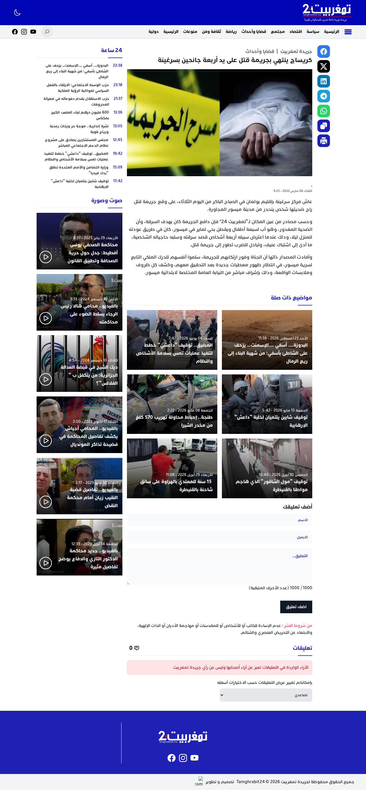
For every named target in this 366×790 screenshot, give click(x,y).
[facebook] (323, 51)
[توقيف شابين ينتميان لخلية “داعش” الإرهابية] (267, 404)
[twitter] (323, 66)
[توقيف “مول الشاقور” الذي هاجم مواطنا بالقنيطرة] (267, 468)
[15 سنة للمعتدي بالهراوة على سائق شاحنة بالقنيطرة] (172, 468)
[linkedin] (323, 81)
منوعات (190, 32)
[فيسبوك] (14, 31)
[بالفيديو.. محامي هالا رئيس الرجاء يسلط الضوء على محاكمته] (79, 302)
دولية (153, 32)
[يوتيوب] (33, 31)
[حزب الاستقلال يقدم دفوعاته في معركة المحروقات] (79, 101)
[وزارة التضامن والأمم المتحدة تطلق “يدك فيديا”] (79, 170)
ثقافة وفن (211, 32)
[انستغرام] (24, 31)
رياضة (231, 32)
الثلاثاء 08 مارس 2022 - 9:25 (292, 191)
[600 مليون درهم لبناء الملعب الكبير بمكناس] (79, 115)
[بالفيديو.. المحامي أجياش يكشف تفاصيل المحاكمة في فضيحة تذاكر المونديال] (79, 424)
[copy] (323, 126)
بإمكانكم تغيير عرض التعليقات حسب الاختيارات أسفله (264, 682)
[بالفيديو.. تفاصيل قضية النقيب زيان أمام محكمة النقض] (79, 486)
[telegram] (323, 96)
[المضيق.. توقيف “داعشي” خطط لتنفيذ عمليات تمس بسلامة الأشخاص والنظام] (172, 340)
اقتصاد (295, 32)
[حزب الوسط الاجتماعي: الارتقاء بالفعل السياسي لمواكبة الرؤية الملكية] (79, 88)
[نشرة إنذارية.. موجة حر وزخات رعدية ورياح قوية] (79, 129)
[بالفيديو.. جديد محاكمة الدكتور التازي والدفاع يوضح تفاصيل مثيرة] (79, 547)
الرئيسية (331, 32)
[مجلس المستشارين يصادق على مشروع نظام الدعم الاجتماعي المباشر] (79, 142)
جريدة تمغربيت (296, 51)
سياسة (313, 32)
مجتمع (278, 32)
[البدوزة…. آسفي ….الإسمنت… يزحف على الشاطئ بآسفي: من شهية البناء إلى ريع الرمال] (267, 340)
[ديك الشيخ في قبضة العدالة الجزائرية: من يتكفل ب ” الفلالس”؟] (79, 363)
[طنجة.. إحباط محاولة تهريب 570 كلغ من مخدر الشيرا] (172, 404)
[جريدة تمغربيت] (327, 12)
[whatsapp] (323, 111)
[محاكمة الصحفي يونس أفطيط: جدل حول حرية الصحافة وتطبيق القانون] (79, 241)
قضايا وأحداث (253, 32)
